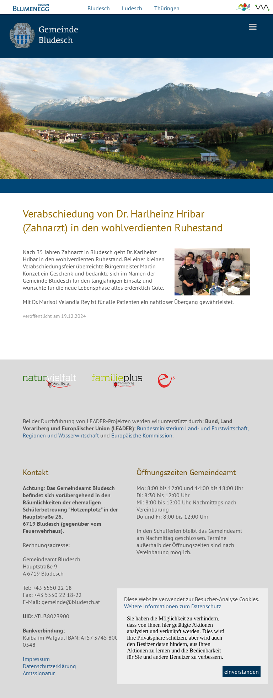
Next (262, 131)
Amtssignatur (39, 673)
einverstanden (241, 671)
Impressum (36, 658)
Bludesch (98, 8)
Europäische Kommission (141, 435)
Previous (11, 131)
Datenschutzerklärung (49, 666)
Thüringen (167, 8)
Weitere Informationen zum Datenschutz (172, 606)
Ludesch (132, 8)
